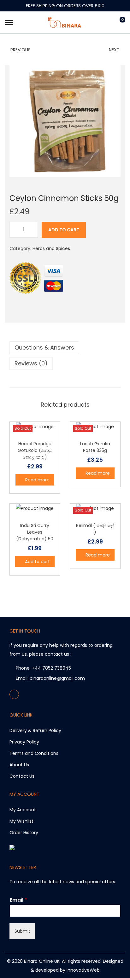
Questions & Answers (44, 347)
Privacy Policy (24, 742)
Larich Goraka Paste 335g (95, 447)
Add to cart (63, 230)
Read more (37, 480)
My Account (22, 810)
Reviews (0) (31, 363)
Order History (23, 832)
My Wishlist (21, 821)
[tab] (65, 347)
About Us (19, 765)
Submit (22, 931)
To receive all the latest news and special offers (62, 881)
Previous (20, 50)
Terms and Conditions (33, 753)
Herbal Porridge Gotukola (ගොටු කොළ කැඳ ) (35, 450)
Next (114, 50)
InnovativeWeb (83, 970)
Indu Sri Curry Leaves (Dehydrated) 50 (34, 532)
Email (18, 900)
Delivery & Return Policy (35, 730)
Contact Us (21, 776)
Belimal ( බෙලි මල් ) (95, 528)
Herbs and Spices (51, 248)
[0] (118, 22)
